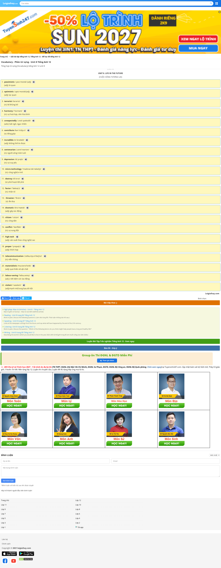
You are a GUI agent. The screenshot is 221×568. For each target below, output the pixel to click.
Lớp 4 (78, 518)
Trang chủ (5, 500)
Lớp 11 (4, 505)
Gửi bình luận (8, 481)
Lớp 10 (78, 505)
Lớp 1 (3, 527)
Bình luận (16, 298)
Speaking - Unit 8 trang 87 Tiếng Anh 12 (20, 321)
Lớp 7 (3, 514)
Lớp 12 (78, 500)
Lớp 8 (78, 509)
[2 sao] (211, 298)
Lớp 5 (3, 518)
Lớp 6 (78, 514)
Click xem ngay (154, 367)
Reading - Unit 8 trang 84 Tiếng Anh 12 (19, 315)
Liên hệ (5, 539)
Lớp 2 (78, 523)
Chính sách (6, 544)
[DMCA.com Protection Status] (26, 561)
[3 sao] (213, 298)
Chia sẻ (6, 298)
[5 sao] (219, 298)
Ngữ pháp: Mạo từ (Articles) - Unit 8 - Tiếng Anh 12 (24, 309)
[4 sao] (216, 298)
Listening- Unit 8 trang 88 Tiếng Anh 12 (19, 327)
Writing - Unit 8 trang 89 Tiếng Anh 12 (19, 332)
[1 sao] (208, 298)
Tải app (80, 527)
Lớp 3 (3, 523)
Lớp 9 (3, 509)
